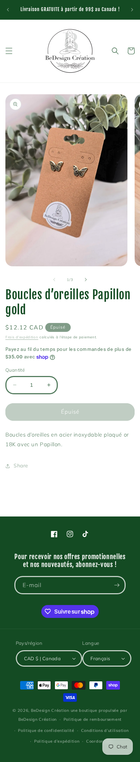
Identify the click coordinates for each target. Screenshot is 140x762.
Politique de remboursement (93, 719)
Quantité (15, 370)
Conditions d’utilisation (105, 730)
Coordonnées (99, 741)
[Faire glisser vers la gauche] (54, 279)
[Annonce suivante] (132, 10)
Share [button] (21, 465)
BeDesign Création (50, 710)
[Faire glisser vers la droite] (86, 279)
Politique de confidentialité (46, 730)
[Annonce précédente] (8, 10)
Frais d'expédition (21, 337)
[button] (9, 51)
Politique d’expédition (56, 741)
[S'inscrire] (117, 585)
